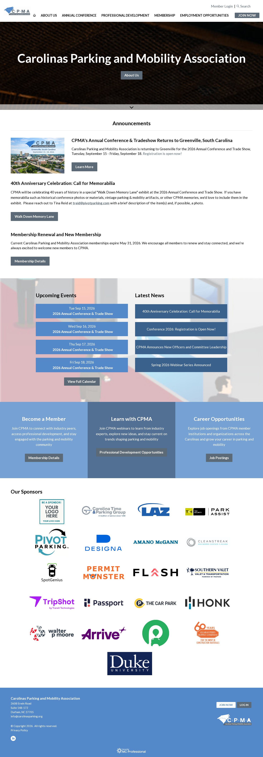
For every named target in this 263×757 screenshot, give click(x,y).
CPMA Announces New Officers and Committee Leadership (181, 347)
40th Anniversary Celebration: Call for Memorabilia (181, 311)
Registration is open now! (162, 153)
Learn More (84, 167)
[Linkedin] (13, 738)
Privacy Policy (19, 730)
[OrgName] (17, 11)
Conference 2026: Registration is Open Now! (181, 329)
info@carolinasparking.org (27, 716)
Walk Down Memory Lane (34, 216)
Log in (244, 704)
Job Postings (219, 458)
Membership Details (30, 261)
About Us (131, 75)
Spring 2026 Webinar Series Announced (181, 365)
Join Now (247, 15)
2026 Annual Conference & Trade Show (83, 314)
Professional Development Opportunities (131, 452)
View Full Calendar (82, 381)
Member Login (222, 6)
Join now (226, 704)
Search (245, 6)
